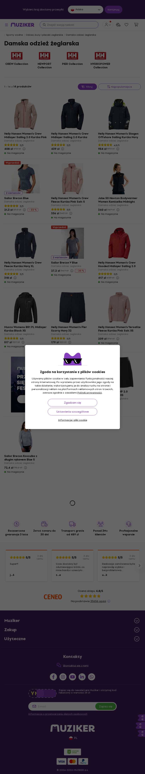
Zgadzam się (72, 402)
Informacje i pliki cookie (72, 420)
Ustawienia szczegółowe (72, 411)
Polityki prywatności (89, 393)
